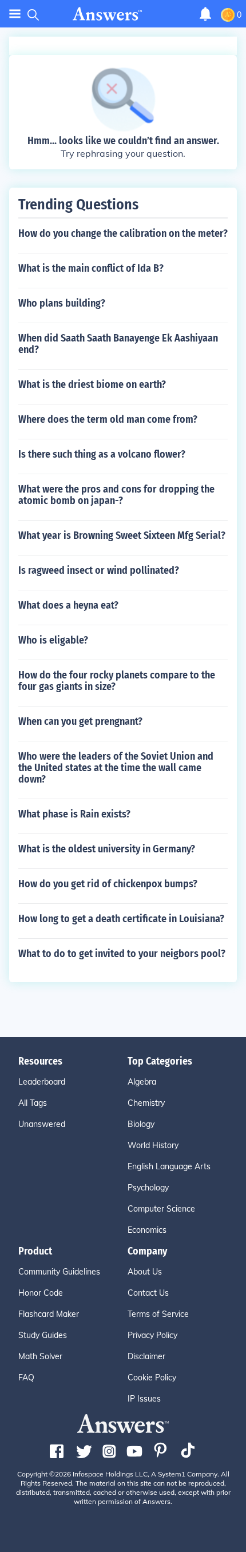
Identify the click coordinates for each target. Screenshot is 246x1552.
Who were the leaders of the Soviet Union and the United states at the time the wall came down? (115, 767)
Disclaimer (146, 1356)
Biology (141, 1124)
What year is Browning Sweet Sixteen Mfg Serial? (121, 535)
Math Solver (40, 1356)
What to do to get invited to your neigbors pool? (121, 953)
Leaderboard (41, 1082)
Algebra (142, 1082)
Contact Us (148, 1293)
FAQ (26, 1377)
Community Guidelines (59, 1272)
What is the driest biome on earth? (92, 384)
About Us (145, 1272)
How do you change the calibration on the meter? (123, 233)
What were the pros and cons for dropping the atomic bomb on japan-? (116, 495)
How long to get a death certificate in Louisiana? (121, 918)
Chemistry (146, 1103)
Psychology (148, 1187)
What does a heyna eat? (68, 605)
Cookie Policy (152, 1377)
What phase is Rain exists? (74, 814)
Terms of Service (158, 1314)
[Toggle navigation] (15, 14)
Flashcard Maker (48, 1314)
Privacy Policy (152, 1335)
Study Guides (42, 1335)
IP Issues (144, 1399)
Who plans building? (61, 303)
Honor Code (40, 1293)
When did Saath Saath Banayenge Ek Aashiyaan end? (118, 344)
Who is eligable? (53, 640)
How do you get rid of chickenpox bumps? (107, 884)
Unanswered (41, 1124)
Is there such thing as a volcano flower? (101, 454)
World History (153, 1145)
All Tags (32, 1103)
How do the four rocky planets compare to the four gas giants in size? (116, 681)
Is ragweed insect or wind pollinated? (98, 570)
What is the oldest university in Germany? (106, 849)
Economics (147, 1230)
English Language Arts (169, 1166)
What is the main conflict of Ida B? (91, 268)
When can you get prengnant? (80, 721)
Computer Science (161, 1209)
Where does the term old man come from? (107, 419)
